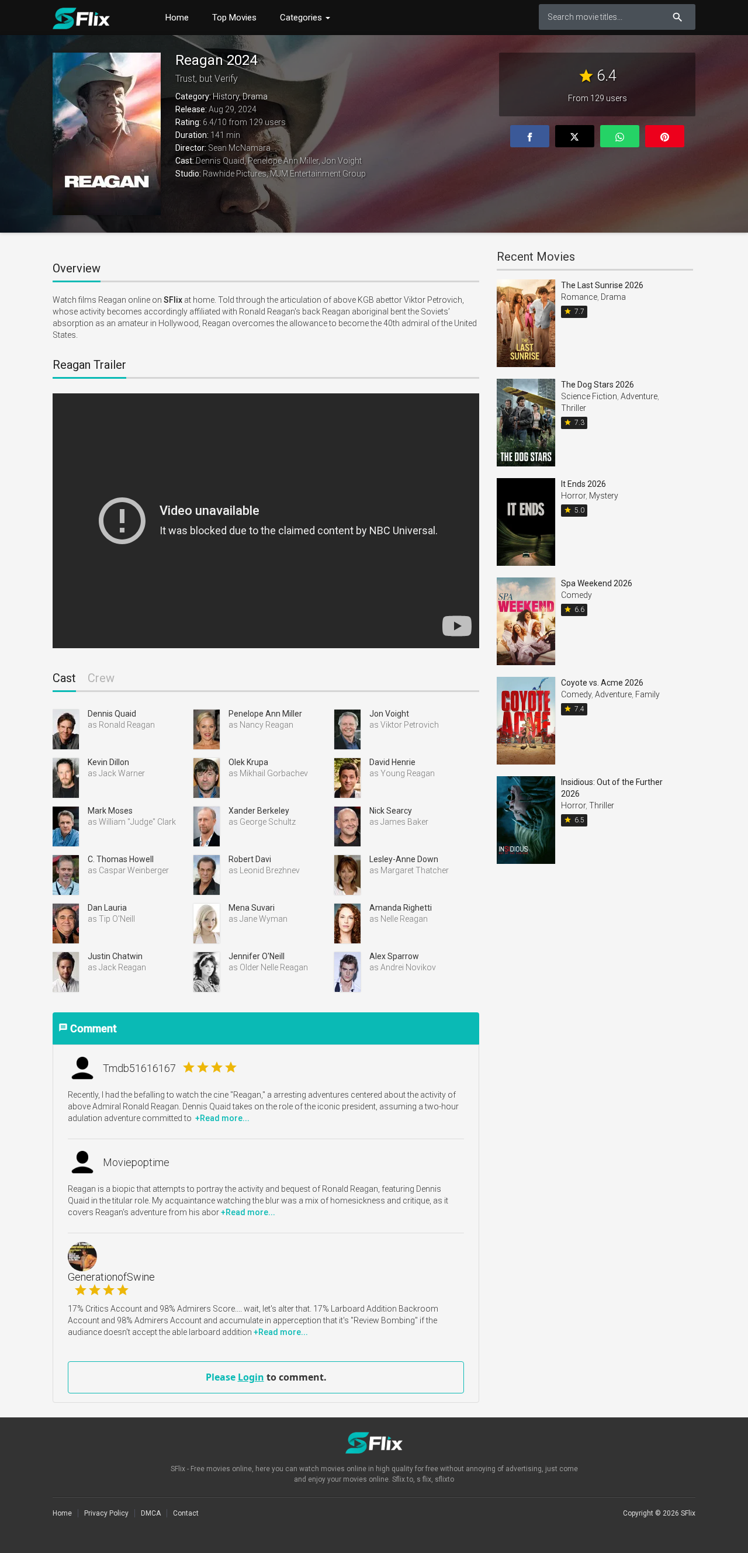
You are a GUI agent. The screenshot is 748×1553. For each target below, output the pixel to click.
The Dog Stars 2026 (597, 384)
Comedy (576, 595)
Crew (101, 678)
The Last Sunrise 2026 (602, 285)
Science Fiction (589, 396)
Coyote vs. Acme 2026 (602, 682)
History (226, 96)
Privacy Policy (106, 1513)
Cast (64, 678)
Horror (573, 495)
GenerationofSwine (111, 1284)
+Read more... (221, 1118)
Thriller (573, 408)
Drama (255, 96)
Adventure (639, 396)
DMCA (151, 1513)
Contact (186, 1513)
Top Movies (234, 17)
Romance (579, 297)
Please (222, 1377)
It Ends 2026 (583, 484)
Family (647, 694)
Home (177, 17)
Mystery (603, 495)
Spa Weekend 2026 (596, 583)
